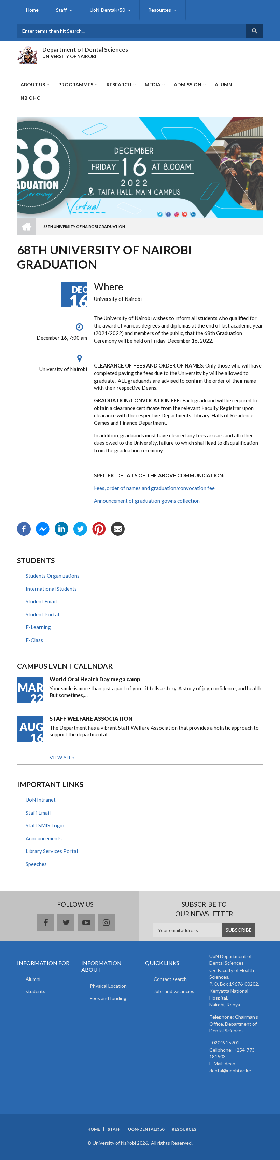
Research (119, 85)
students (35, 991)
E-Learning (38, 627)
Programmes (75, 85)
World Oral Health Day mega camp (95, 679)
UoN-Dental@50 (107, 10)
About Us (32, 85)
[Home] (27, 54)
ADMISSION (187, 85)
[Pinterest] (99, 528)
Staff (61, 10)
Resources (159, 10)
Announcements (44, 838)
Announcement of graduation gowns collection (147, 500)
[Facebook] (24, 528)
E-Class (34, 640)
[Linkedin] (61, 528)
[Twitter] (80, 528)
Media (152, 85)
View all (60, 757)
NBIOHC (30, 98)
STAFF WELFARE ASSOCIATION (91, 718)
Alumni (33, 979)
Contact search (170, 979)
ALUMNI (224, 85)
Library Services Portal (52, 851)
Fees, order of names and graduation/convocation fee (154, 488)
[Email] (118, 528)
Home (32, 10)
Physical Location (108, 986)
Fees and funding (108, 998)
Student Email (41, 601)
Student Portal (42, 614)
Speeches (36, 864)
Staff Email (38, 813)
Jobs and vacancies (174, 991)
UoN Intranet (41, 800)
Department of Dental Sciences (85, 49)
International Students (51, 589)
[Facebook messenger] (43, 528)
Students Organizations (53, 576)
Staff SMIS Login (45, 825)
